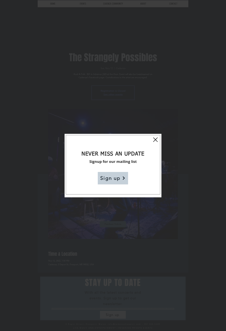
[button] (155, 139)
